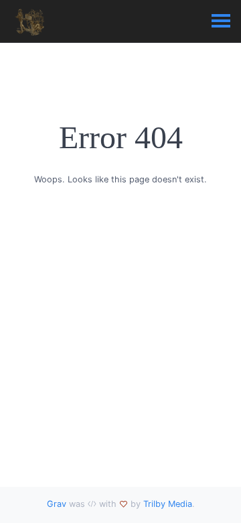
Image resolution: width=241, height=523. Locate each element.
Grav (56, 504)
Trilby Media (167, 504)
